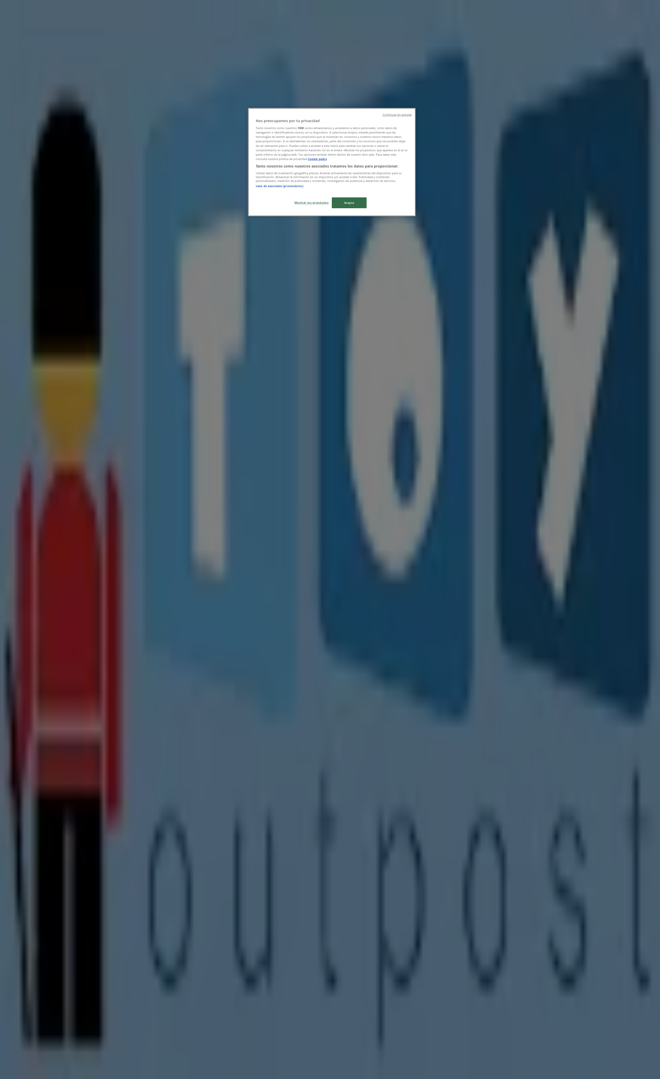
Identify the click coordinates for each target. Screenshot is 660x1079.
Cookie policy (317, 159)
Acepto (349, 203)
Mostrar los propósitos (311, 202)
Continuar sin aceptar (397, 114)
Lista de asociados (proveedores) (279, 186)
